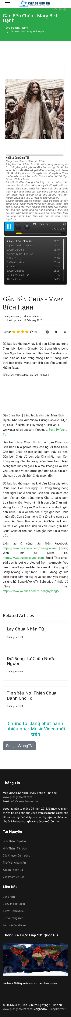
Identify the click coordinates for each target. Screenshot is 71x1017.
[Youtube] (60, 9)
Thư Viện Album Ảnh (15, 862)
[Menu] (7, 4)
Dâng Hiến (9, 896)
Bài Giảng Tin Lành (14, 903)
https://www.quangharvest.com (23, 558)
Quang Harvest (57, 1009)
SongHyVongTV (19, 746)
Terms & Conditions (14, 925)
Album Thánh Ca (32, 316)
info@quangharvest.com (25, 801)
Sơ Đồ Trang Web (13, 918)
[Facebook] (55, 9)
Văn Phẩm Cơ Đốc (13, 876)
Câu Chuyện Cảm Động (16, 855)
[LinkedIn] (56, 332)
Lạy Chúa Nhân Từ (25, 629)
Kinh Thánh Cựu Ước (15, 841)
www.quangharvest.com (17, 797)
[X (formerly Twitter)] (65, 332)
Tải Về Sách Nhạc (13, 911)
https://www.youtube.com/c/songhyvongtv (31, 591)
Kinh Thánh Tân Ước (15, 848)
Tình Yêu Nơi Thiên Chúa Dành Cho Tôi (31, 695)
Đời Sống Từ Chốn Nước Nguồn (31, 660)
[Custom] (64, 9)
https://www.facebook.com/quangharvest (30, 548)
